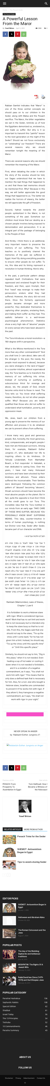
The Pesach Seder (16, 10)
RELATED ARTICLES (12, 829)
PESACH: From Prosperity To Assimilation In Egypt (12, 787)
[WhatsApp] (23, 34)
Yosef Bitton (9, 28)
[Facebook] (5, 34)
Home (5, 10)
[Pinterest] (17, 34)
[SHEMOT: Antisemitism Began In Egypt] (9, 852)
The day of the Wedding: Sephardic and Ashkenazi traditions (29, 954)
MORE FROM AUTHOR (33, 829)
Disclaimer (9, 1078)
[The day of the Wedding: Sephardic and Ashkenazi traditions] (9, 954)
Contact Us (41, 1078)
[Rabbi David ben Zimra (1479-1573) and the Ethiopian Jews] (9, 980)
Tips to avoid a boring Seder (31, 862)
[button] (4, 3)
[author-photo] (25, 812)
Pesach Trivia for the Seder (31, 836)
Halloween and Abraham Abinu (31, 917)
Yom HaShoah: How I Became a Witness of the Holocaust (37, 787)
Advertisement (28, 1078)
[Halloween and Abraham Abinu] (9, 920)
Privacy (18, 1078)
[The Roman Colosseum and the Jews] (9, 933)
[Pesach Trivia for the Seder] (9, 839)
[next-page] (8, 875)
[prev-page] (4, 875)
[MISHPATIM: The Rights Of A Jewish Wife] (9, 968)
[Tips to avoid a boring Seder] (9, 865)
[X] (11, 34)
